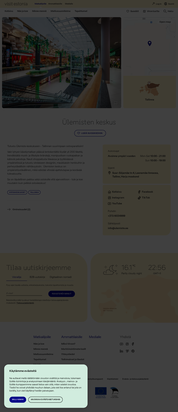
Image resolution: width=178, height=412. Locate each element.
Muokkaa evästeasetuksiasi (45, 399)
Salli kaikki (18, 399)
